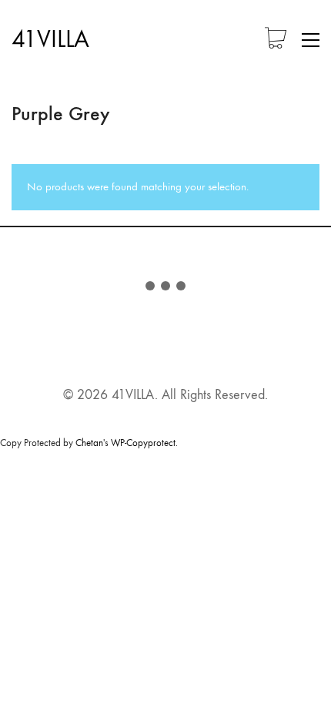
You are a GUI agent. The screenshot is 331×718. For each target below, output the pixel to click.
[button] (310, 40)
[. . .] (165, 288)
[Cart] (275, 39)
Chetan (89, 442)
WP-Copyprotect (143, 442)
